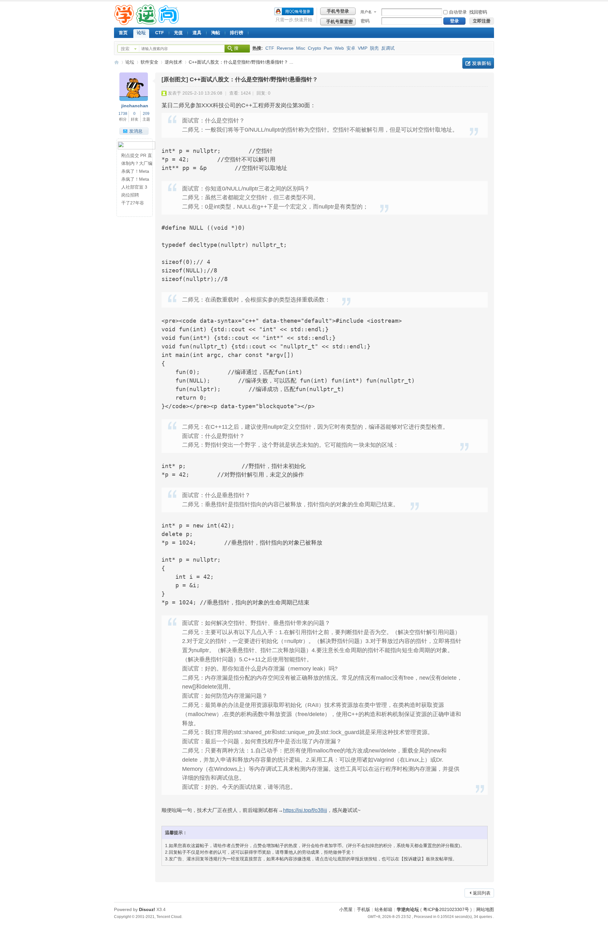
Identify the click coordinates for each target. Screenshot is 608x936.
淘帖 (215, 32)
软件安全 (149, 62)
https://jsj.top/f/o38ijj (305, 810)
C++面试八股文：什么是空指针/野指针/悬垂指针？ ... (241, 62)
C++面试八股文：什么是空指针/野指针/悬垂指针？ (254, 79)
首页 (123, 32)
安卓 (350, 48)
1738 (122, 113)
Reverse (285, 48)
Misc (300, 48)
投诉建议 (412, 858)
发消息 (135, 131)
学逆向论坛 (116, 62)
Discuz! (147, 909)
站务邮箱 (383, 909)
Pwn (328, 48)
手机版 (363, 909)
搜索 (125, 48)
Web (339, 48)
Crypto (314, 48)
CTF (159, 32)
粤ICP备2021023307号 (446, 909)
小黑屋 (345, 909)
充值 (178, 32)
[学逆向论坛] (146, 23)
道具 (197, 32)
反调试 (388, 48)
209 (146, 113)
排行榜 (236, 32)
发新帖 (478, 63)
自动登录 (458, 12)
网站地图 (485, 909)
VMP (362, 48)
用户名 (366, 12)
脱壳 (374, 48)
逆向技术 (173, 62)
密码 (365, 20)
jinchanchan (134, 105)
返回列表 (482, 892)
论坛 (141, 32)
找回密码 (478, 12)
